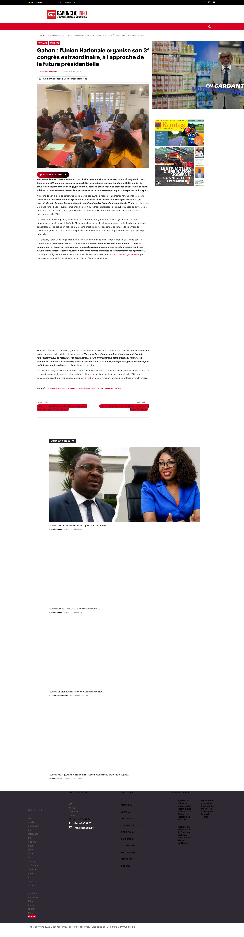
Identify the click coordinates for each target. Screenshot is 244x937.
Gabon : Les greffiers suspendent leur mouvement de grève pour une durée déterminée (62, 407)
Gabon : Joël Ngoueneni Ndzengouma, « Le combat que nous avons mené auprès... (89, 774)
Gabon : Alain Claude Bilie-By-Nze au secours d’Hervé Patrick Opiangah (125, 407)
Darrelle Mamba (55, 529)
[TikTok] (32, 916)
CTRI (70, 388)
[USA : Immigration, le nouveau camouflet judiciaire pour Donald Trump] (196, 800)
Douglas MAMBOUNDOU (49, 71)
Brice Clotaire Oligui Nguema (124, 254)
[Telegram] (79, 393)
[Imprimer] (72, 393)
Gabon (91, 378)
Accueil (40, 36)
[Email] (66, 393)
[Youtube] (214, 2)
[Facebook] (204, 2)
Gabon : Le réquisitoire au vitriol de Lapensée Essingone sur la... (79, 525)
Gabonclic (87, 388)
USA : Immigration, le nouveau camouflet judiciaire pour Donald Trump (207, 808)
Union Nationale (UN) (113, 388)
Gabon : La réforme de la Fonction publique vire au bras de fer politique (184, 834)
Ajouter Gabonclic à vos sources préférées (65, 78)
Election (75, 388)
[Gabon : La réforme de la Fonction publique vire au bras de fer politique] (124, 650)
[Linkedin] (59, 393)
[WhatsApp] (53, 393)
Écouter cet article (55, 175)
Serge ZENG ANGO (98, 388)
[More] (92, 393)
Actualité (47, 36)
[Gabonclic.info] (67, 14)
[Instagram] (209, 2)
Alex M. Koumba (55, 778)
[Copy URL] (85, 393)
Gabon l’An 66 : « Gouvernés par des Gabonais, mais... (75, 608)
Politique (56, 36)
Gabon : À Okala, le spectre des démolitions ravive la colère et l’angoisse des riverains (184, 810)
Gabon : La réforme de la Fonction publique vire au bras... (76, 691)
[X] (46, 393)
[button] (209, 26)
